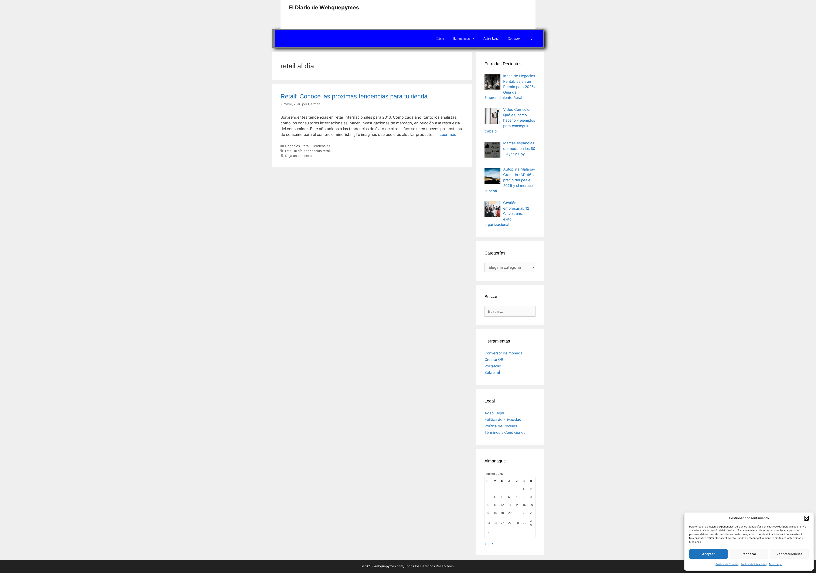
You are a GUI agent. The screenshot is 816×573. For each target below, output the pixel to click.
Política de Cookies (726, 564)
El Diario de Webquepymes (324, 7)
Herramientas (461, 38)
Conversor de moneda (503, 353)
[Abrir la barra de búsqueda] (530, 38)
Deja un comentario (300, 156)
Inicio (440, 38)
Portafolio (492, 366)
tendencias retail (317, 151)
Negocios (292, 146)
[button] (806, 518)
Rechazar (749, 554)
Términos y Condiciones (504, 432)
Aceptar (708, 554)
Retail (306, 146)
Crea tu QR (493, 359)
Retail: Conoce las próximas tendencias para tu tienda (354, 96)
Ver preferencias (789, 554)
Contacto (514, 38)
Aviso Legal (775, 564)
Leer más (448, 134)
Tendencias (321, 146)
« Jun (489, 544)
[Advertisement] (485, 13)
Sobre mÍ (492, 372)
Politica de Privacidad (753, 564)
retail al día (294, 151)
